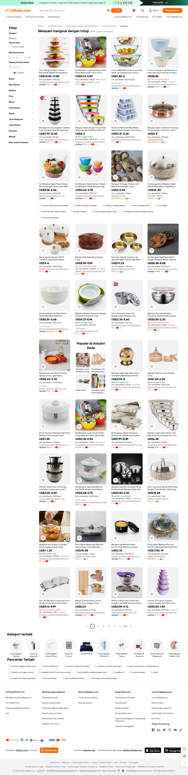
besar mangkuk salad (141, 205)
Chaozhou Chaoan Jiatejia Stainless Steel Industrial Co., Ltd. (127, 325)
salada (155, 672)
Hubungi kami (121, 703)
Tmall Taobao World (80, 762)
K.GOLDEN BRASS (155, 139)
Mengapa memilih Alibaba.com (19, 697)
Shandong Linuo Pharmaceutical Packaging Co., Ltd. (127, 85)
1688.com (66, 762)
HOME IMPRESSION (156, 556)
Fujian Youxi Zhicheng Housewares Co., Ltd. (163, 269)
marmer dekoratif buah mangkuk (55, 205)
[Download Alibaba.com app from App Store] (153, 750)
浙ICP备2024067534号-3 (164, 771)
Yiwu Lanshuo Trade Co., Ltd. (87, 82)
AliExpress (54, 762)
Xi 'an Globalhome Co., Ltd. (86, 331)
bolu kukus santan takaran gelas (104, 678)
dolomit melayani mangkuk (86, 205)
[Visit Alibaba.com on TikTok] (180, 730)
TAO (115, 762)
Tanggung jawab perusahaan (18, 708)
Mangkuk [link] (124, 26)
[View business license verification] (119, 770)
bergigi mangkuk (80, 212)
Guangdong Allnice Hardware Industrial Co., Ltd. (163, 445)
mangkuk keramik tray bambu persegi (55, 672)
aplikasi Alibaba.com (132, 750)
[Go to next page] (130, 626)
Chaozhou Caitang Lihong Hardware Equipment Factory (91, 142)
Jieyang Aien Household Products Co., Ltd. (127, 501)
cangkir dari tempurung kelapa (24, 678)
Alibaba (41, 26)
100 (125, 626)
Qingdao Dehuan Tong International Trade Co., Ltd (91, 445)
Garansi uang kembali (51, 703)
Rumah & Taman (55, 26)
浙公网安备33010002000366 (139, 771)
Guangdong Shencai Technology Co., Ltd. (54, 139)
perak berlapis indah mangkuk (54, 212)
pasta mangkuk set (51, 666)
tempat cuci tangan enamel (22, 672)
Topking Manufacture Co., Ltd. (52, 499)
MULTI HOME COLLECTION (123, 269)
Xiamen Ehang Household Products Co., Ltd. (54, 269)
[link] (184, 748)
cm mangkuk (162, 205)
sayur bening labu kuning (74, 678)
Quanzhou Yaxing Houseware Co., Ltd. (127, 139)
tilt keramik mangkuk (51, 218)
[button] (108, 10)
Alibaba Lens (21, 750)
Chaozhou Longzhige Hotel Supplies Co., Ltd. (127, 387)
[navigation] (21, 326)
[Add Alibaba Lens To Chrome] (49, 750)
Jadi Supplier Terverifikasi (162, 713)
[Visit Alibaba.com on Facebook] (153, 730)
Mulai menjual (157, 703)
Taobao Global (105, 762)
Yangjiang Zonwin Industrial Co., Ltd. (54, 82)
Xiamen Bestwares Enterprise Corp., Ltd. (54, 329)
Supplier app (89, 750)
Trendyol (123, 762)
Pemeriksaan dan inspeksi (53, 718)
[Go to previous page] (86, 626)
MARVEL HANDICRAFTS (158, 499)
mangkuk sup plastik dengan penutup (139, 212)
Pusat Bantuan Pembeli (125, 697)
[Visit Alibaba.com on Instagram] (169, 730)
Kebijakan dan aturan (51, 724)
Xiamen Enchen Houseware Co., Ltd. (90, 502)
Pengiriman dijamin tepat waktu (55, 708)
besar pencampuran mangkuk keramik (144, 666)
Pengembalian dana (123, 713)
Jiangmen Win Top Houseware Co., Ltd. (163, 84)
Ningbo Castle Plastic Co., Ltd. (52, 196)
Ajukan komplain (122, 708)
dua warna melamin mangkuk (77, 666)
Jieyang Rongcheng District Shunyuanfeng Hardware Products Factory (163, 327)
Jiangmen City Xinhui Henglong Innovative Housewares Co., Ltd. (91, 196)
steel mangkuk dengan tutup (105, 212)
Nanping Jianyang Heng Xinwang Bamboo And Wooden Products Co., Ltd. (91, 271)
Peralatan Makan (109, 26)
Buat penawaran (85, 703)
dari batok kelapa (50, 678)
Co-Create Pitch (13, 703)
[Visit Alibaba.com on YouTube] (175, 730)
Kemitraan (156, 718)
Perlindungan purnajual (52, 713)
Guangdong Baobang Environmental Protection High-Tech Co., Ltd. (91, 612)
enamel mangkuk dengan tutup (24, 666)
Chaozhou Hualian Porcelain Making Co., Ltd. (54, 615)
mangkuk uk (119, 672)
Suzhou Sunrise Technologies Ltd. (162, 387)
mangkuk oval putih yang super (109, 666)
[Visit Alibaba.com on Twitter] (164, 730)
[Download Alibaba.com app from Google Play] (173, 750)
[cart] (143, 11)
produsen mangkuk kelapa (115, 205)
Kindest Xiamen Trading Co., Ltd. (52, 388)
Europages (134, 762)
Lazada (94, 762)
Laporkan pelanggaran (124, 726)
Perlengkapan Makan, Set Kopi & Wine (82, 26)
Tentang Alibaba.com (15, 692)
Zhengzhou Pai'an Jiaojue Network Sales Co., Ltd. (54, 558)
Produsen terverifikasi (87, 697)
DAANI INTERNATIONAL (85, 556)
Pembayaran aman (50, 697)
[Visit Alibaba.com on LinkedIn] (158, 730)
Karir (7, 713)
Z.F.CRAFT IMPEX (155, 196)
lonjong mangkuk (138, 672)
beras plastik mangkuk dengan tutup (92, 672)
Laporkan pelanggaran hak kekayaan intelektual (130, 719)
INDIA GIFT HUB (118, 196)
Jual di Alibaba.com (160, 697)
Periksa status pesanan (161, 708)
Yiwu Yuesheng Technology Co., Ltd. (126, 445)
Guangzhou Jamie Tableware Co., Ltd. (54, 445)
